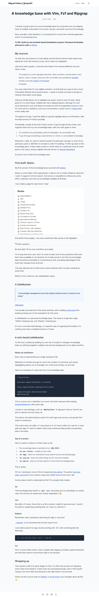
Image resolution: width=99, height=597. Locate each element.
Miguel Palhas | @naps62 (20, 3)
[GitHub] (43, 594)
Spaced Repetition (67, 149)
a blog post (71, 310)
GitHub (43, 577)
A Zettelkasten (23, 284)
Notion (63, 168)
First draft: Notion (24, 163)
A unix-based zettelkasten (29, 337)
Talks (83, 3)
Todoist (75, 109)
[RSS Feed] (56, 594)
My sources (21, 53)
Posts (77, 3)
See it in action (22, 439)
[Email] (52, 594)
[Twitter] (47, 594)
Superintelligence (22, 404)
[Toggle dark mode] (88, 3)
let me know (55, 577)
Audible (75, 78)
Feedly (36, 81)
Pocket (46, 81)
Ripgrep (18, 514)
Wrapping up (22, 561)
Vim (16, 500)
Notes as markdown (24, 352)
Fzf (16, 546)
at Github (33, 45)
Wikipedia (19, 305)
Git (16, 487)
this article (58, 472)
